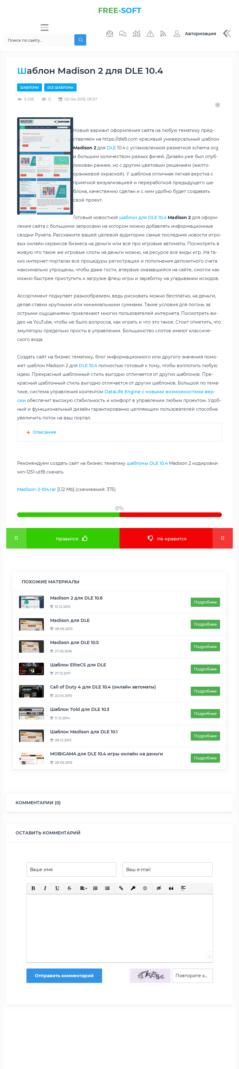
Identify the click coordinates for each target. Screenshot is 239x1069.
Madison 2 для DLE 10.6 (76, 598)
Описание (44, 432)
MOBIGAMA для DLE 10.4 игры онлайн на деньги (106, 754)
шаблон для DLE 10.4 (142, 217)
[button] (193, 33)
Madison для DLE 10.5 (74, 642)
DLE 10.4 (88, 365)
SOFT (119, 10)
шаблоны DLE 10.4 (147, 463)
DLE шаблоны (60, 88)
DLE (111, 148)
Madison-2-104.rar (36, 489)
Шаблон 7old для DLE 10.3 (79, 709)
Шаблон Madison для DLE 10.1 (84, 732)
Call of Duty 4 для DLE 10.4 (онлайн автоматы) (103, 687)
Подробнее (205, 602)
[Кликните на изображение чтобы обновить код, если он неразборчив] (150, 976)
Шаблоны (29, 88)
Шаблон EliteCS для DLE (78, 665)
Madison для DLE (70, 620)
